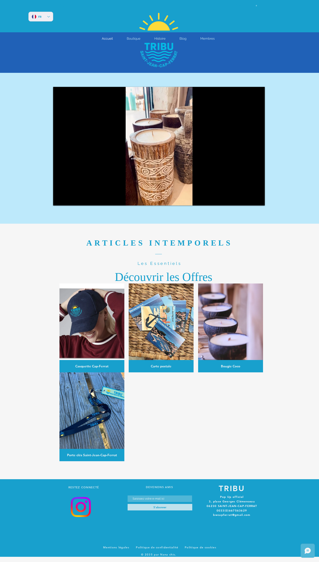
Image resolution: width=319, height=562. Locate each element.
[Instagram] (80, 507)
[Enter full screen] (259, 199)
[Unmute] (66, 199)
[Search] (62, 5)
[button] (256, 5)
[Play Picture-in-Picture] (251, 199)
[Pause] (59, 199)
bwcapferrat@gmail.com (231, 514)
